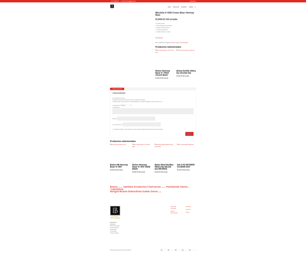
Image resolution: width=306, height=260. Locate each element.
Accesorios (140, 186)
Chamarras (154, 186)
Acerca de (176, 7)
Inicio (169, 7)
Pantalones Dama (176, 186)
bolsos (173, 42)
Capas (159, 192)
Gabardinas (135, 191)
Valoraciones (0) (117, 89)
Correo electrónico (117, 124)
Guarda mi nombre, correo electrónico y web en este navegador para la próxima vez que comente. (138, 129)
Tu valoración (116, 107)
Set (188, 187)
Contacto (184, 7)
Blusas (123, 191)
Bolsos (114, 186)
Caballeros (116, 189)
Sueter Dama (150, 191)
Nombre (114, 118)
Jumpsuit (163, 187)
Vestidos (128, 186)
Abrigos (114, 191)
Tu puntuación (116, 105)
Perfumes (120, 187)
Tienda (191, 7)
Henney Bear (184, 42)
